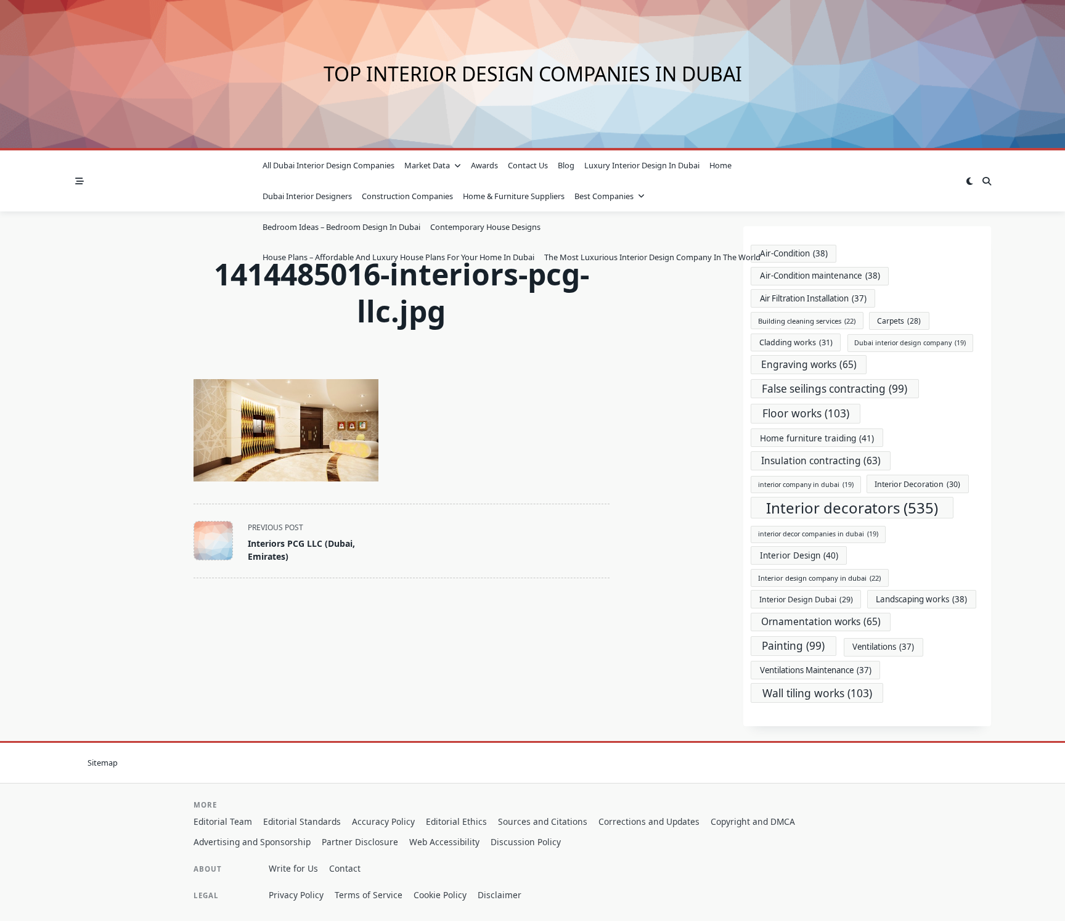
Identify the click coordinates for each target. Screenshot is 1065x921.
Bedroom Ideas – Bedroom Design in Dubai (341, 226)
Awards (484, 165)
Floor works (805, 413)
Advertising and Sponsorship (252, 842)
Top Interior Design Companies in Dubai (533, 73)
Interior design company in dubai (819, 578)
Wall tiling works (817, 693)
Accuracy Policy (383, 821)
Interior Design (799, 555)
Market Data (427, 165)
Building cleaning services (806, 320)
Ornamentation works (821, 621)
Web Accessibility (444, 842)
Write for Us (293, 868)
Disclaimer (499, 895)
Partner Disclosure (360, 842)
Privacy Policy (296, 895)
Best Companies (604, 196)
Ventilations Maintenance (815, 670)
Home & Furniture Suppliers (514, 196)
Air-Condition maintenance (820, 275)
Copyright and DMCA (753, 821)
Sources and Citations (542, 821)
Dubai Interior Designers (307, 196)
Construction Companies (407, 196)
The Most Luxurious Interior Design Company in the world (652, 257)
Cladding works (796, 342)
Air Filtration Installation (813, 298)
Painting (793, 646)
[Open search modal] (986, 181)
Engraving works (809, 364)
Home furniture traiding (817, 438)
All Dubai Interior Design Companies (328, 165)
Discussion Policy (526, 842)
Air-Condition (794, 253)
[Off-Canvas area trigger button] (79, 181)
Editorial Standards (302, 821)
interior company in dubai (806, 484)
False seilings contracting (834, 389)
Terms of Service (368, 895)
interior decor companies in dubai (818, 534)
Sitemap (103, 763)
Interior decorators (852, 507)
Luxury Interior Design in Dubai (642, 165)
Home (720, 165)
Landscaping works (921, 599)
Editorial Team (223, 821)
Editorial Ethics (456, 821)
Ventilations (883, 646)
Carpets (899, 321)
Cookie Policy (440, 895)
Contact (345, 868)
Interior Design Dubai (806, 599)
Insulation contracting (821, 460)
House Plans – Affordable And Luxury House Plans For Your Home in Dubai (398, 257)
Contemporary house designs (485, 226)
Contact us (528, 165)
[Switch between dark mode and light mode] (969, 181)
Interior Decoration (917, 484)
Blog (566, 165)
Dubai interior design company (910, 342)
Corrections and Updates (649, 821)
